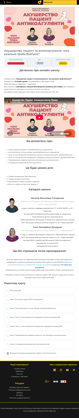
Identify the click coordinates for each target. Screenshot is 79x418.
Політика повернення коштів (19, 390)
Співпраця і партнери (19, 376)
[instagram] (61, 370)
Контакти (19, 395)
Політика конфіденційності (19, 398)
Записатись (63, 63)
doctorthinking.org (26, 408)
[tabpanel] (39, 174)
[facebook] (55, 370)
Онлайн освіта (19, 369)
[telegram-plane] (74, 370)
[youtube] (68, 370)
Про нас (19, 374)
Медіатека (19, 371)
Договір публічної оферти (19, 387)
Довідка (20, 392)
